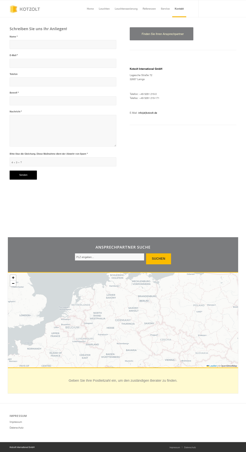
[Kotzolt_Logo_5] (26, 8)
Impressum (16, 422)
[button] (13, 278)
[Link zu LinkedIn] (210, 8)
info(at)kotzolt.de (147, 112)
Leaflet (213, 365)
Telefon (13, 74)
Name (14, 36)
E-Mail (14, 55)
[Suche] (190, 8)
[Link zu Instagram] (205, 8)
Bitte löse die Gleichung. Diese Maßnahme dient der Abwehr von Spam (49, 153)
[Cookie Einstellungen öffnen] (8, 447)
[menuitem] (90, 8)
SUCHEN (158, 258)
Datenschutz (17, 427)
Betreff (14, 92)
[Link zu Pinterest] (222, 8)
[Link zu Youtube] (233, 8)
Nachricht (16, 111)
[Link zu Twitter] (216, 8)
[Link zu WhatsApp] (228, 8)
